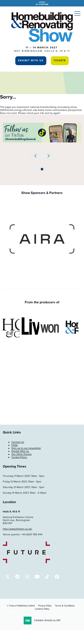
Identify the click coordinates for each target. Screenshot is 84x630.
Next (49, 156)
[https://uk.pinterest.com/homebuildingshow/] (57, 576)
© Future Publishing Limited (21, 605)
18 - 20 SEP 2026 (42, 3)
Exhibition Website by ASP (47, 620)
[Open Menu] (77, 13)
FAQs (14, 445)
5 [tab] (51, 169)
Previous (35, 156)
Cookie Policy (19, 457)
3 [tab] (42, 169)
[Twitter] (7, 576)
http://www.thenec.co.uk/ (17, 528)
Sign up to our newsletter (26, 448)
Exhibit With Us (31, 60)
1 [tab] (33, 169)
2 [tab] (37, 169)
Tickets (60, 60)
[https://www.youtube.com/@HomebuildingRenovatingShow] (37, 576)
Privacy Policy (44, 605)
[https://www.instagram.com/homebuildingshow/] (27, 576)
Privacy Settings (11, 612)
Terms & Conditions (65, 605)
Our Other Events (21, 454)
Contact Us (17, 442)
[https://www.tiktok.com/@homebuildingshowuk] (47, 576)
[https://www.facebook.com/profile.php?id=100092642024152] (17, 576)
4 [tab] (46, 169)
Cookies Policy (42, 609)
